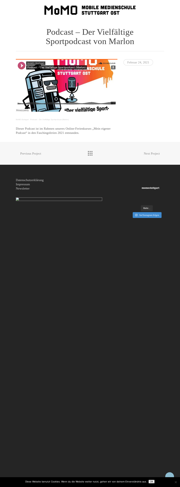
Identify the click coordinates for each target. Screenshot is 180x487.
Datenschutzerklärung (30, 180)
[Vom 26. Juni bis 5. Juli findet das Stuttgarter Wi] (147, 199)
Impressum (23, 184)
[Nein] (175, 482)
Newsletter (23, 188)
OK (151, 481)
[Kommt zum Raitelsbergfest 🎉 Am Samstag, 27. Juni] (159, 199)
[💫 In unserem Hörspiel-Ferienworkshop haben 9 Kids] (134, 199)
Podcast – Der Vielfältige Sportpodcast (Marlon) (49, 119)
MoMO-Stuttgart (22, 119)
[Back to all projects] (90, 152)
